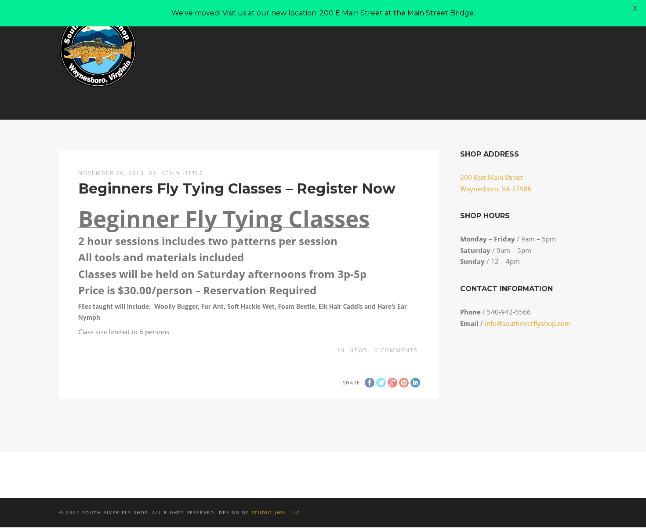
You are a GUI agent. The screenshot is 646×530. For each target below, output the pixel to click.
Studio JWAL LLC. (276, 512)
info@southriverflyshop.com (528, 323)
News (358, 350)
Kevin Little (182, 173)
